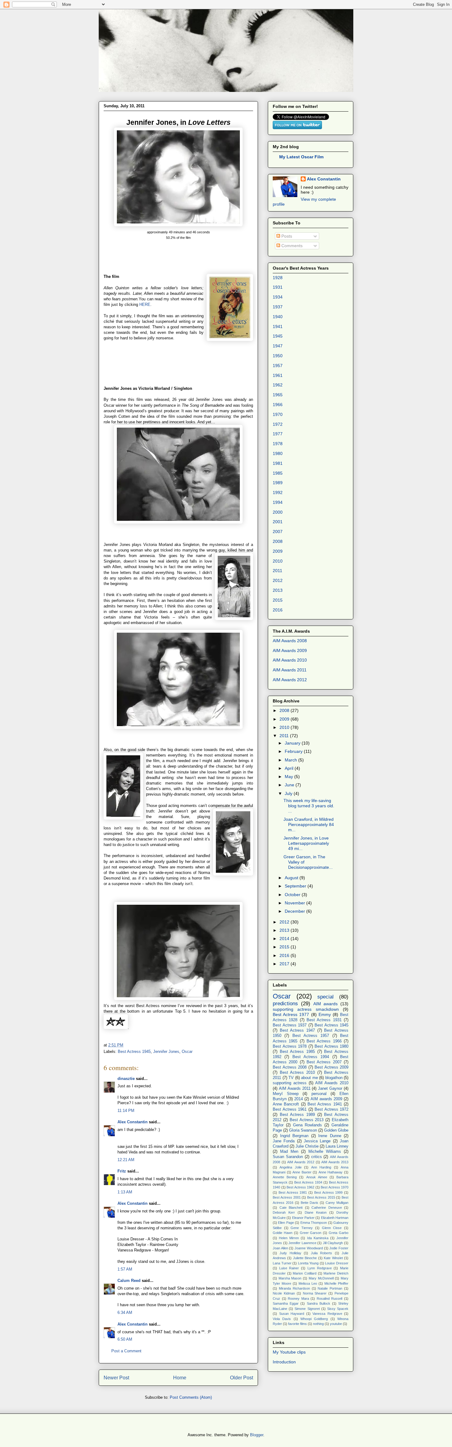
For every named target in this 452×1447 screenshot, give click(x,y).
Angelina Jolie (290, 1167)
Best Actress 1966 (324, 1041)
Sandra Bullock (318, 1303)
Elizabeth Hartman (334, 1218)
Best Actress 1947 (297, 1030)
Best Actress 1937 (290, 1025)
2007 (278, 531)
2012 (278, 580)
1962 (278, 384)
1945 (278, 336)
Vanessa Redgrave (327, 1313)
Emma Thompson (313, 1222)
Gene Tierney (302, 1228)
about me (309, 1078)
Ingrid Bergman (294, 1136)
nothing (318, 1324)
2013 (278, 590)
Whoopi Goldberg (314, 1319)
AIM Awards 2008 (290, 640)
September (296, 886)
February (294, 751)
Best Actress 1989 (297, 1115)
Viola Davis (282, 1319)
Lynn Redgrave (319, 1268)
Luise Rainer (289, 1268)
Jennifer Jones (166, 1051)
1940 (278, 316)
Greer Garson (311, 1233)
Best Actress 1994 (310, 1057)
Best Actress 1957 (310, 1036)
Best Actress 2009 (331, 1067)
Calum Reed (129, 1280)
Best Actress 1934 (308, 1182)
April (290, 768)
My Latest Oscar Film (301, 156)
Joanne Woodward (309, 1248)
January (293, 743)
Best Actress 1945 (134, 1051)
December (295, 911)
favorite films (297, 1324)
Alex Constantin (132, 1122)
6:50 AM (124, 1339)
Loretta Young (308, 1263)
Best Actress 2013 (307, 1120)
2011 (277, 570)
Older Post (241, 1377)
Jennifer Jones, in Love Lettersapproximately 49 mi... (306, 843)
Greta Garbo (338, 1233)
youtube (336, 1324)
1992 (278, 492)
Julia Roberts (321, 1253)
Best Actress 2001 (287, 1197)
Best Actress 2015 (321, 1197)
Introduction (284, 1361)
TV (291, 1078)
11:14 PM (125, 1110)
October (293, 894)
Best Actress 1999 (328, 1192)
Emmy (325, 1014)
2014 (285, 938)
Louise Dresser (336, 1263)
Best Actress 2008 (290, 1067)
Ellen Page (286, 1222)
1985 (278, 473)
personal (319, 1094)
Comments (291, 245)
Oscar (187, 1051)
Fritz (121, 1171)
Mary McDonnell (321, 1278)
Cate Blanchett (291, 1207)
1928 (278, 277)
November (295, 902)
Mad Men (289, 1151)
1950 (278, 355)
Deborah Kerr (284, 1212)
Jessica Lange (317, 1141)
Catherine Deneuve (326, 1207)
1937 (278, 306)
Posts (286, 236)
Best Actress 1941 (324, 1104)
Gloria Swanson (303, 1130)
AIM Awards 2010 (290, 660)
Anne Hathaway (331, 1172)
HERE (144, 304)
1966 (278, 404)
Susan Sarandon (288, 1157)
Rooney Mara (298, 1298)
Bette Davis (310, 1202)
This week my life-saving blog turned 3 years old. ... (308, 805)
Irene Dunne (329, 1136)
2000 (278, 512)
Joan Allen (280, 1248)
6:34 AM (124, 1312)
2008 (278, 541)
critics (316, 1157)
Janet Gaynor (330, 1088)
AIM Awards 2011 (290, 669)
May (289, 776)
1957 (278, 365)
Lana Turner (282, 1263)
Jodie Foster (338, 1248)
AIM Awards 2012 (290, 679)
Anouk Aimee (316, 1177)
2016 (278, 609)
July (289, 793)
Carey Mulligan (337, 1202)
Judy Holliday (290, 1253)
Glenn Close (332, 1228)
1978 (278, 443)
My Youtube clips (289, 1352)
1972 (278, 424)
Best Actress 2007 (324, 1062)
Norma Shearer (315, 1293)
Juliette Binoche (305, 1258)
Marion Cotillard (304, 1273)
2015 (278, 600)
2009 (278, 551)
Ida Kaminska (317, 1238)
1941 (278, 326)
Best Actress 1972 (331, 1109)
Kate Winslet (333, 1258)
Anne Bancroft (286, 1104)
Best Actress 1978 (290, 1046)
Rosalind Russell (330, 1298)
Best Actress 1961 (290, 1109)
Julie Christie (307, 1146)
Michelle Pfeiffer (336, 1283)
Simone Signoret (307, 1309)
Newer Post (116, 1377)
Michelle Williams (324, 1151)
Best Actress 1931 (324, 1020)
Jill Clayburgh (333, 1243)
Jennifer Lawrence (302, 1243)
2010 (278, 561)
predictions (285, 1003)
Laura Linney (337, 1146)
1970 (278, 414)
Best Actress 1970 (334, 1187)
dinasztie (126, 1078)
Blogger (256, 1435)
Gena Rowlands (307, 1125)
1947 (278, 345)
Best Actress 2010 (297, 1072)
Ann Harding (321, 1167)
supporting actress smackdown (306, 1009)
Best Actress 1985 (297, 1052)
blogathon (334, 1078)
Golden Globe (336, 1130)
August (292, 877)
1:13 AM (124, 1192)
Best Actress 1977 (291, 1014)
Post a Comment (126, 1351)
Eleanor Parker (303, 1218)
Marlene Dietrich (335, 1273)
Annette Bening (285, 1177)
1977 (278, 433)
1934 (278, 297)
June (290, 784)
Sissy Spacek (337, 1309)
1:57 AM (124, 1269)
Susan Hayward (291, 1313)
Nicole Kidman (284, 1293)
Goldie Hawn (282, 1233)
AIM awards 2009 (326, 1099)
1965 (278, 394)
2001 (278, 521)
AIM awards (325, 1003)
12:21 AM (125, 1159)
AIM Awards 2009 (290, 650)
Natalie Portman (330, 1288)
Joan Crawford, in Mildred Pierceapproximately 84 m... (308, 824)
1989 (278, 482)
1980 (278, 453)
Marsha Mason (290, 1278)
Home (179, 1377)
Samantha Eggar (286, 1303)
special (325, 997)
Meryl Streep (286, 1094)
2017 (285, 963)
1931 (278, 287)
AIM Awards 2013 (334, 1162)
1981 (278, 463)
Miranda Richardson (294, 1288)
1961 (278, 375)
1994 (278, 502)
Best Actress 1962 (300, 1187)
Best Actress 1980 (331, 1046)
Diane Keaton (316, 1212)
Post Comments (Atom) (191, 1397)
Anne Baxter (301, 1172)
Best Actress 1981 (293, 1192)
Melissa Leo (308, 1283)
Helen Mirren (289, 1238)
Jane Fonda (284, 1141)
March (291, 759)
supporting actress (290, 1083)
